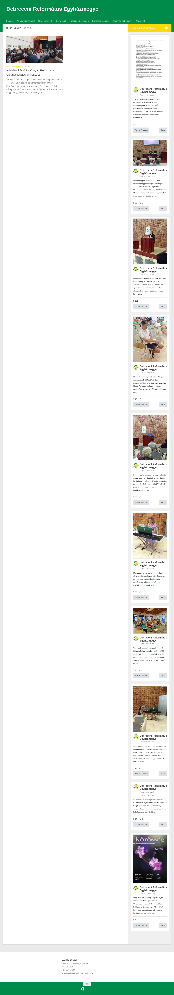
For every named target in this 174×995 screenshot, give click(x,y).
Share (163, 130)
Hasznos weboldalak (122, 21)
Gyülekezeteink (45, 21)
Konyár (17, 66)
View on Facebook (141, 130)
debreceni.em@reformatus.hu (80, 973)
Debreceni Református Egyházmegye (52, 9)
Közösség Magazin (101, 21)
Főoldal (9, 21)
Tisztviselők (61, 21)
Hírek (9, 66)
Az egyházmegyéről (26, 21)
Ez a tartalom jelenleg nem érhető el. (148, 800)
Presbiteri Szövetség (79, 21)
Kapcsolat (140, 21)
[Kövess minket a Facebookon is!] (166, 27)
